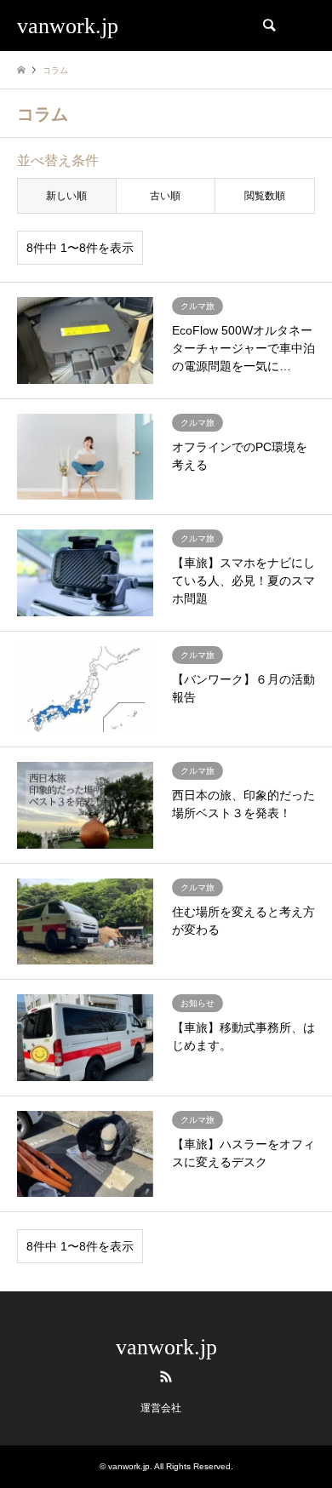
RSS (166, 1376)
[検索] (268, 25)
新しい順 (66, 196)
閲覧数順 (264, 196)
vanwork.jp (166, 1347)
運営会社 (160, 1408)
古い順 (165, 196)
